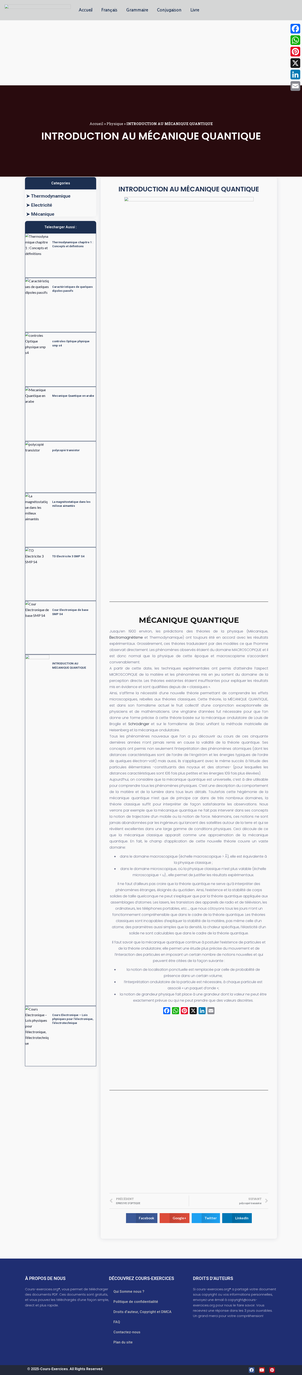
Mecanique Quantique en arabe (73, 395)
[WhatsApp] (295, 40)
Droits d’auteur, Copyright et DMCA (142, 1312)
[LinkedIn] (295, 74)
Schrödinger (138, 723)
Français (109, 10)
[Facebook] (295, 28)
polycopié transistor (66, 450)
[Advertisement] (132, 53)
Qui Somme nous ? (128, 1291)
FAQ (116, 1322)
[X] (193, 1011)
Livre (194, 10)
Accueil (85, 10)
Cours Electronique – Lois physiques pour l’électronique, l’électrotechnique (72, 1019)
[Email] (295, 86)
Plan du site (123, 1342)
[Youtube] (262, 1370)
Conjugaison (169, 10)
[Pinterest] (272, 1370)
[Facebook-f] (251, 1370)
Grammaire (137, 10)
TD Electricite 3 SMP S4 (68, 556)
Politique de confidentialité (135, 1302)
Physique (115, 123)
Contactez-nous (126, 1332)
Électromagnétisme (126, 637)
